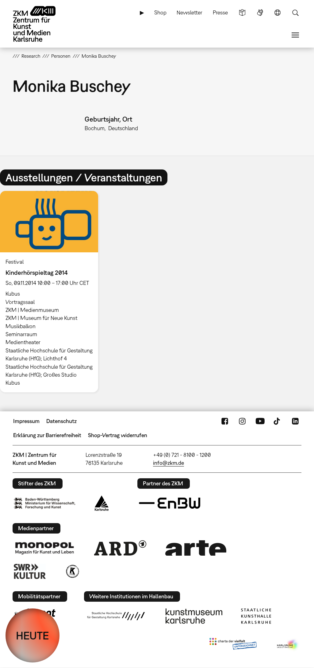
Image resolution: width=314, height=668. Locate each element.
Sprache (277, 13)
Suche (295, 13)
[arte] (196, 547)
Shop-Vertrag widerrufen (117, 435)
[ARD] (120, 548)
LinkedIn (295, 421)
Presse (220, 12)
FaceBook (225, 421)
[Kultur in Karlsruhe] (72, 571)
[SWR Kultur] (30, 571)
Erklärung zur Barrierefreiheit (47, 435)
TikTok (277, 421)
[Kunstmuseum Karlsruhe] (194, 616)
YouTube (260, 421)
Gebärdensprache (260, 13)
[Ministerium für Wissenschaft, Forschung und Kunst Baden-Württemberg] (44, 503)
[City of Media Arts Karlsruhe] (288, 645)
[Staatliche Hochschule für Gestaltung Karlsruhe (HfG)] (116, 616)
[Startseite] (40, 24)
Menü (295, 35)
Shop (160, 12)
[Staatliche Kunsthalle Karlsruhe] (256, 616)
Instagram (242, 421)
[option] (52, 292)
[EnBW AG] (169, 503)
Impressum (26, 421)
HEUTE (32, 635)
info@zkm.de (168, 463)
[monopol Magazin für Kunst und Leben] (44, 548)
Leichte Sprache (242, 13)
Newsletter (189, 12)
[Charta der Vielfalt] (233, 645)
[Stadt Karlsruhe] (101, 503)
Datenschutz (61, 421)
